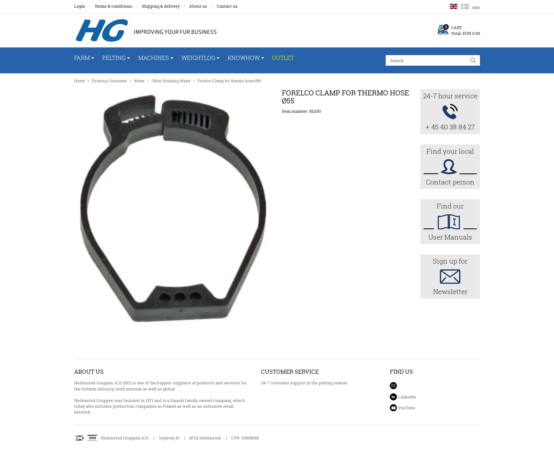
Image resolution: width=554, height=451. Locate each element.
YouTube (406, 408)
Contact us (227, 6)
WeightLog (198, 58)
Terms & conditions (113, 6)
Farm (82, 58)
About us (198, 6)
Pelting (114, 58)
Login (79, 6)
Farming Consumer (109, 81)
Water (139, 81)
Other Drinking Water (171, 81)
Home (79, 81)
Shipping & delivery (161, 6)
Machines (153, 58)
